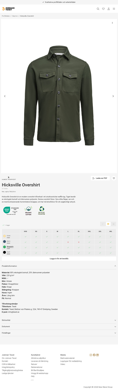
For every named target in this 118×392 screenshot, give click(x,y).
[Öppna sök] (98, 9)
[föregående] (5, 96)
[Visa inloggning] (108, 9)
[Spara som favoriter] (103, 9)
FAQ (32, 376)
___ (32, 379)
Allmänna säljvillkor (38, 358)
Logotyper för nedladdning (71, 361)
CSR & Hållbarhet (8, 364)
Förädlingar (6, 333)
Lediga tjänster (8, 373)
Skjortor (15, 16)
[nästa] (113, 96)
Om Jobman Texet (9, 358)
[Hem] (8, 9)
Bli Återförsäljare (37, 370)
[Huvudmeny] (114, 9)
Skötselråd (6, 320)
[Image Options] (112, 23)
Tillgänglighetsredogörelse (12, 370)
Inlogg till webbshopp (39, 373)
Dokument (6, 326)
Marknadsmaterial (67, 358)
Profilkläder (6, 16)
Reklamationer (36, 367)
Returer (34, 364)
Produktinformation (9, 266)
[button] (59, 96)
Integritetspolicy (8, 367)
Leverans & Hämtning (39, 361)
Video (62, 364)
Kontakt (5, 361)
